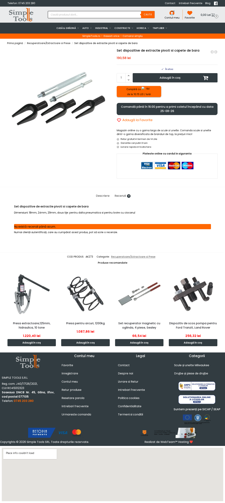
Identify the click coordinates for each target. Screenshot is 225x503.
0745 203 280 (26, 3)
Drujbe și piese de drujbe (191, 373)
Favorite (190, 17)
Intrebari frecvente (190, 3)
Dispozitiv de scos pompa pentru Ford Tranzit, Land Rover (193, 325)
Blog (208, 3)
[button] (209, 15)
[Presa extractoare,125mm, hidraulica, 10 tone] (31, 294)
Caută (148, 14)
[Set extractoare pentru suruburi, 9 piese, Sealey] (212, 52)
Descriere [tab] (103, 196)
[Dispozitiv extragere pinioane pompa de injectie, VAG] (216, 52)
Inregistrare (70, 373)
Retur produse (71, 390)
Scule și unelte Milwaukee (191, 365)
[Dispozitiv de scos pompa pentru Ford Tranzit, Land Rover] (193, 294)
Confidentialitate (129, 406)
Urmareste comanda (76, 414)
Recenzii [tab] (122, 196)
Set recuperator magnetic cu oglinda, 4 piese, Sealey (139, 325)
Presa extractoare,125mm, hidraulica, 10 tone (32, 325)
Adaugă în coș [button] (31, 342)
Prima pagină (15, 43)
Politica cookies (128, 398)
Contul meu (172, 17)
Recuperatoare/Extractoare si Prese (48, 43)
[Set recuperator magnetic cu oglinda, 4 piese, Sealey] (139, 294)
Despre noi (125, 373)
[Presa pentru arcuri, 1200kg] (85, 294)
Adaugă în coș (170, 78)
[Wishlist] (54, 275)
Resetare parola (73, 398)
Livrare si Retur (128, 382)
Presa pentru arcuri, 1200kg (85, 323)
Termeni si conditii (130, 414)
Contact (170, 3)
